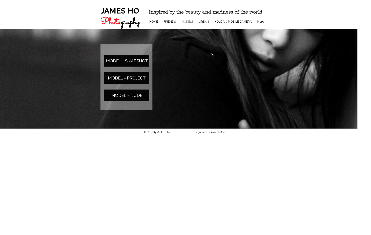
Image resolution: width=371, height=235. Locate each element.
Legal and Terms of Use (209, 132)
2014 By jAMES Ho (158, 132)
